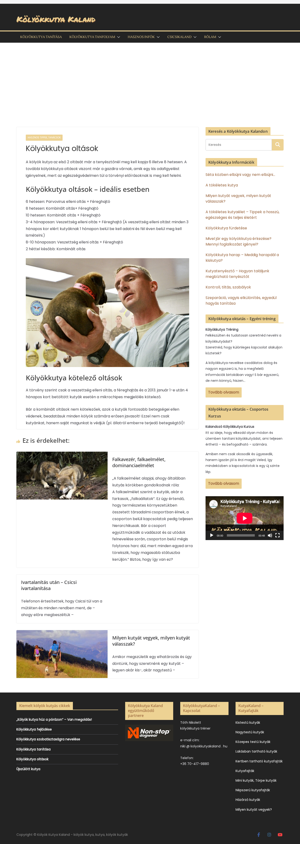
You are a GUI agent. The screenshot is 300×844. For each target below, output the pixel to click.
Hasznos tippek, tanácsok (44, 137)
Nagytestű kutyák (250, 732)
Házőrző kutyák (248, 799)
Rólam (210, 37)
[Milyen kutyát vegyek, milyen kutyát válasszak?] (62, 633)
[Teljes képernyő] (277, 535)
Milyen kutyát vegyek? (254, 809)
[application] (245, 518)
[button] (117, 37)
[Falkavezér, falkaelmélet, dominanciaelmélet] (62, 455)
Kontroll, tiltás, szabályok (228, 287)
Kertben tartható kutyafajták (259, 761)
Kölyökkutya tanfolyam (92, 37)
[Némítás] (270, 535)
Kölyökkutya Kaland (55, 18)
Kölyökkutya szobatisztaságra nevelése (48, 739)
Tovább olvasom (223, 392)
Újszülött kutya (28, 769)
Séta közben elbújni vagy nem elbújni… (240, 174)
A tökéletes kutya (222, 185)
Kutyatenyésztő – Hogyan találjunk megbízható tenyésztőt (237, 273)
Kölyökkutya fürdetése (226, 228)
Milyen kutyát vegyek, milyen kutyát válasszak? (151, 641)
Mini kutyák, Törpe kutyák (256, 780)
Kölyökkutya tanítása (41, 37)
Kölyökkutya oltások (32, 759)
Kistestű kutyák (248, 722)
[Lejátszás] (211, 535)
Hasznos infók (141, 37)
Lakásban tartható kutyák (256, 751)
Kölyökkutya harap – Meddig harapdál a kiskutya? (242, 257)
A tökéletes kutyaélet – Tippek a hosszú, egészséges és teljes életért (242, 214)
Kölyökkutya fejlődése (34, 729)
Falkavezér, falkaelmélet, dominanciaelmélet (138, 462)
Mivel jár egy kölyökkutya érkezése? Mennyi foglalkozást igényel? (238, 241)
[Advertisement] (150, 78)
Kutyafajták (245, 770)
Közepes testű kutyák (253, 741)
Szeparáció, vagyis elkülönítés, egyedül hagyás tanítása (241, 300)
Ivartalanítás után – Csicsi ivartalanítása (49, 585)
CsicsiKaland (179, 37)
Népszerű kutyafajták (253, 790)
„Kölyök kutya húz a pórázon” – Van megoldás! (54, 719)
